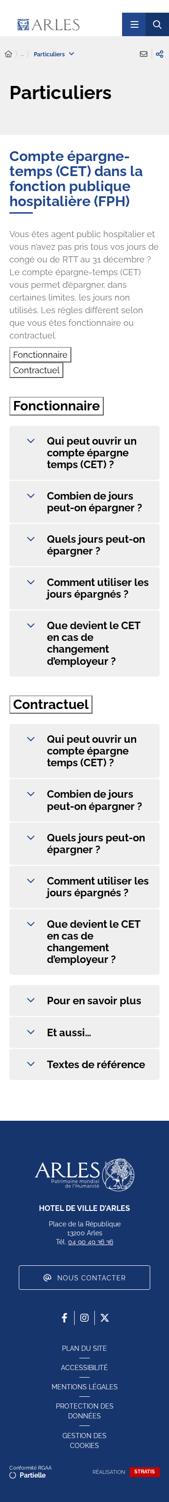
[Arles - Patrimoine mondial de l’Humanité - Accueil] (84, 1175)
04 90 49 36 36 (90, 1242)
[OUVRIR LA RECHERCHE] (157, 24)
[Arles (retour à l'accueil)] (65, 24)
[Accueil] (8, 54)
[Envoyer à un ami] (144, 54)
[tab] (40, 354)
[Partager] (160, 54)
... (22, 54)
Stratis (144, 1472)
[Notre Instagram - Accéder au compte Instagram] (84, 1318)
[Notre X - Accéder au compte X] (105, 1318)
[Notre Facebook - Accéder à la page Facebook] (64, 1318)
